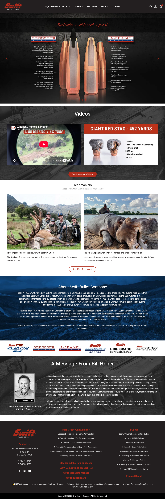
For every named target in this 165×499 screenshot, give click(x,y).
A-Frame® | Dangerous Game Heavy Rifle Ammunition (76, 447)
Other (103, 6)
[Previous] (7, 58)
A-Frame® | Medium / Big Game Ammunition (76, 438)
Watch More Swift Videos (82, 174)
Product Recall (134, 476)
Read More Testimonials (82, 269)
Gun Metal (92, 6)
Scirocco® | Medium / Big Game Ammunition (76, 434)
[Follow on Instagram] (24, 471)
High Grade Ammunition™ (57, 6)
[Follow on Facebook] (19, 471)
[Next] (158, 58)
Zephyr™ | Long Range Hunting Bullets (134, 434)
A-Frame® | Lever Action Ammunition (76, 443)
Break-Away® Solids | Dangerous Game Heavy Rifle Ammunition (76, 451)
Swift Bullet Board (76, 477)
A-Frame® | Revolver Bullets (134, 460)
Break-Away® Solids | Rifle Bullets (134, 451)
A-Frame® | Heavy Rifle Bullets (134, 447)
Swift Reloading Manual (76, 472)
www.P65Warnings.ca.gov (82, 487)
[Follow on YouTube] (29, 471)
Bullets (78, 6)
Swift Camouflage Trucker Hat (76, 468)
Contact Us (25, 444)
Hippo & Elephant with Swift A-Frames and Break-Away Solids (113, 253)
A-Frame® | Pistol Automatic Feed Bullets (134, 465)
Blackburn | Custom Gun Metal (76, 463)
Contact (116, 6)
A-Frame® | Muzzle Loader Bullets (134, 469)
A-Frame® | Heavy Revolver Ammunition (76, 456)
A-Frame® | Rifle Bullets (134, 443)
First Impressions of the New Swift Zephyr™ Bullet (30, 253)
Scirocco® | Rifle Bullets (134, 438)
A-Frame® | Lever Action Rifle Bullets (134, 456)
